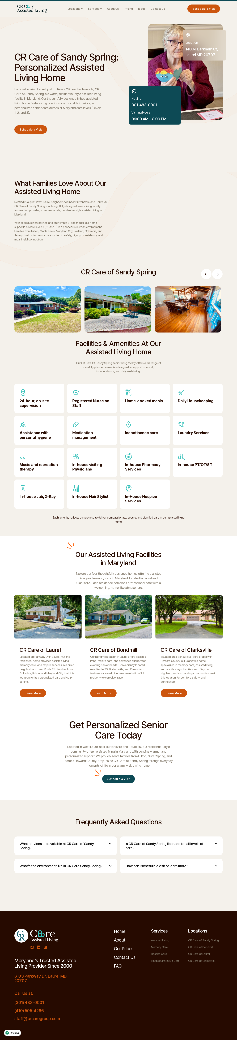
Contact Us (158, 8)
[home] (32, 9)
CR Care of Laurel (199, 954)
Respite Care (159, 954)
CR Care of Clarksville (201, 961)
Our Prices (123, 948)
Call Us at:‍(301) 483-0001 (29, 998)
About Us (113, 8)
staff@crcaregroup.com (37, 1018)
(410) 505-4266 (29, 1010)
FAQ (118, 966)
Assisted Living (160, 940)
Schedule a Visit (31, 129)
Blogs (141, 8)
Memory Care (159, 947)
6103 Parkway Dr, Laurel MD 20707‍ (40, 978)
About (119, 940)
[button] (75, 8)
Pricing (128, 8)
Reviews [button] (14, 1032)
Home (119, 931)
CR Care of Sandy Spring (203, 940)
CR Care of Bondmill (200, 947)
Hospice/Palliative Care (165, 961)
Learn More (33, 693)
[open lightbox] (47, 309)
